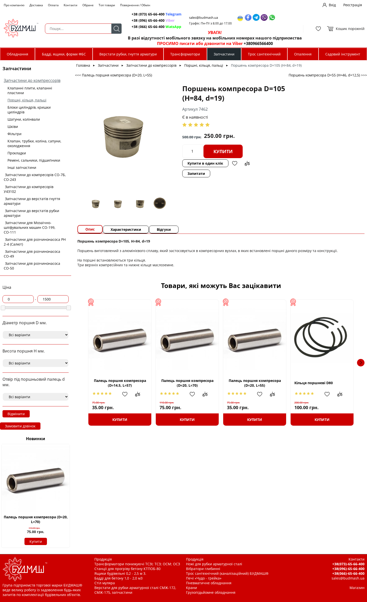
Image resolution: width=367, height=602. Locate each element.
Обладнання (17, 54)
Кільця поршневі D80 (313, 382)
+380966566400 (258, 43)
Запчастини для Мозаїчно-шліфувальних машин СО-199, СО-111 (29, 227)
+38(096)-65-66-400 (348, 568)
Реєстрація (352, 4)
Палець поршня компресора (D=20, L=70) (36, 519)
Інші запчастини (21, 167)
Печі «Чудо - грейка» (203, 578)
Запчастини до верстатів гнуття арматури (32, 201)
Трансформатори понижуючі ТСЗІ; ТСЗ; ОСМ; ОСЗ (137, 564)
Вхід (332, 4)
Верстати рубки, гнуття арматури (128, 54)
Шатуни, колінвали (23, 119)
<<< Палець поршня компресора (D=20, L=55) (113, 75)
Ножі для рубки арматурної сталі (214, 564)
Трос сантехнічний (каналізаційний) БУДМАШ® (227, 573)
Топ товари (107, 5)
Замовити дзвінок (20, 426)
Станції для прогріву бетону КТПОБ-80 (127, 568)
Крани (191, 587)
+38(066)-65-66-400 (348, 573)
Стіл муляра (104, 583)
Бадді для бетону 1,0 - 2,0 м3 (118, 578)
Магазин (357, 587)
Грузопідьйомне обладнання (210, 592)
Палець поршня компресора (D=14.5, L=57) (120, 383)
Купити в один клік (205, 163)
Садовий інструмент (342, 54)
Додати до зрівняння (247, 163)
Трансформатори (185, 54)
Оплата (53, 5)
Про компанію (14, 5)
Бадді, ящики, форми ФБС (64, 54)
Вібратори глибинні (203, 568)
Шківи (12, 126)
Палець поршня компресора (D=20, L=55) (255, 383)
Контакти (70, 5)
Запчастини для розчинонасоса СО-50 (32, 266)
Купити (35, 541)
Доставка (36, 5)
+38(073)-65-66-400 (348, 564)
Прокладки (16, 153)
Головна (83, 65)
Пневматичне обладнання (208, 583)
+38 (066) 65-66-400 (156, 26)
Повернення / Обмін (135, 5)
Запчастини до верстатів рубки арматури (31, 213)
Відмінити (16, 413)
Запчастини (224, 54)
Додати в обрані (234, 163)
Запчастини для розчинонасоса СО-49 (32, 254)
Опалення (303, 54)
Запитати (196, 173)
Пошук (116, 28)
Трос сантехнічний (264, 54)
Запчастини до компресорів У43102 (28, 189)
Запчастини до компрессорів (32, 80)
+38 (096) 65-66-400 (153, 20)
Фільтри (14, 133)
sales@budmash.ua (203, 17)
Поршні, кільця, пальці (26, 100)
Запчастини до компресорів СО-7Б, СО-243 (35, 177)
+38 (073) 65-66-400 (157, 14)
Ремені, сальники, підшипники (33, 160)
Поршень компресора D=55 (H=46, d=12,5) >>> (328, 75)
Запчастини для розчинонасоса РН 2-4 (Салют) (35, 242)
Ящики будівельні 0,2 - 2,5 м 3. (120, 573)
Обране (88, 5)
